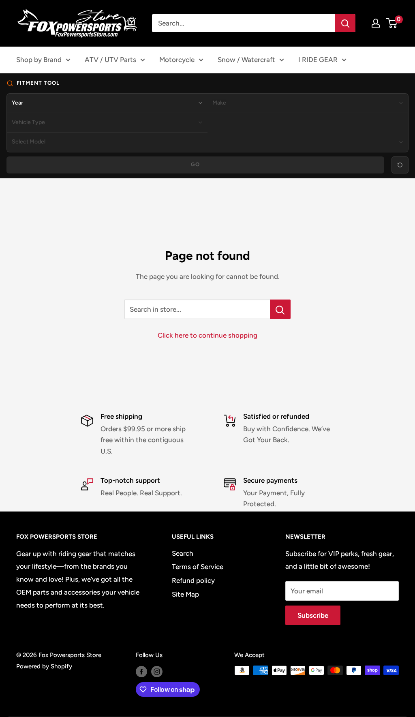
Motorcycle (177, 60)
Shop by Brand (39, 60)
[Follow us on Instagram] (157, 671)
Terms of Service (197, 567)
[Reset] (400, 164)
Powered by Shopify (44, 666)
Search (182, 553)
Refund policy (193, 580)
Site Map (185, 594)
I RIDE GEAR (318, 60)
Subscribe (312, 615)
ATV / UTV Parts (110, 60)
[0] (392, 23)
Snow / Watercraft (246, 60)
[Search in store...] (280, 309)
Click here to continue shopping (207, 335)
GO (195, 164)
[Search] (345, 23)
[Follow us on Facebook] (141, 671)
